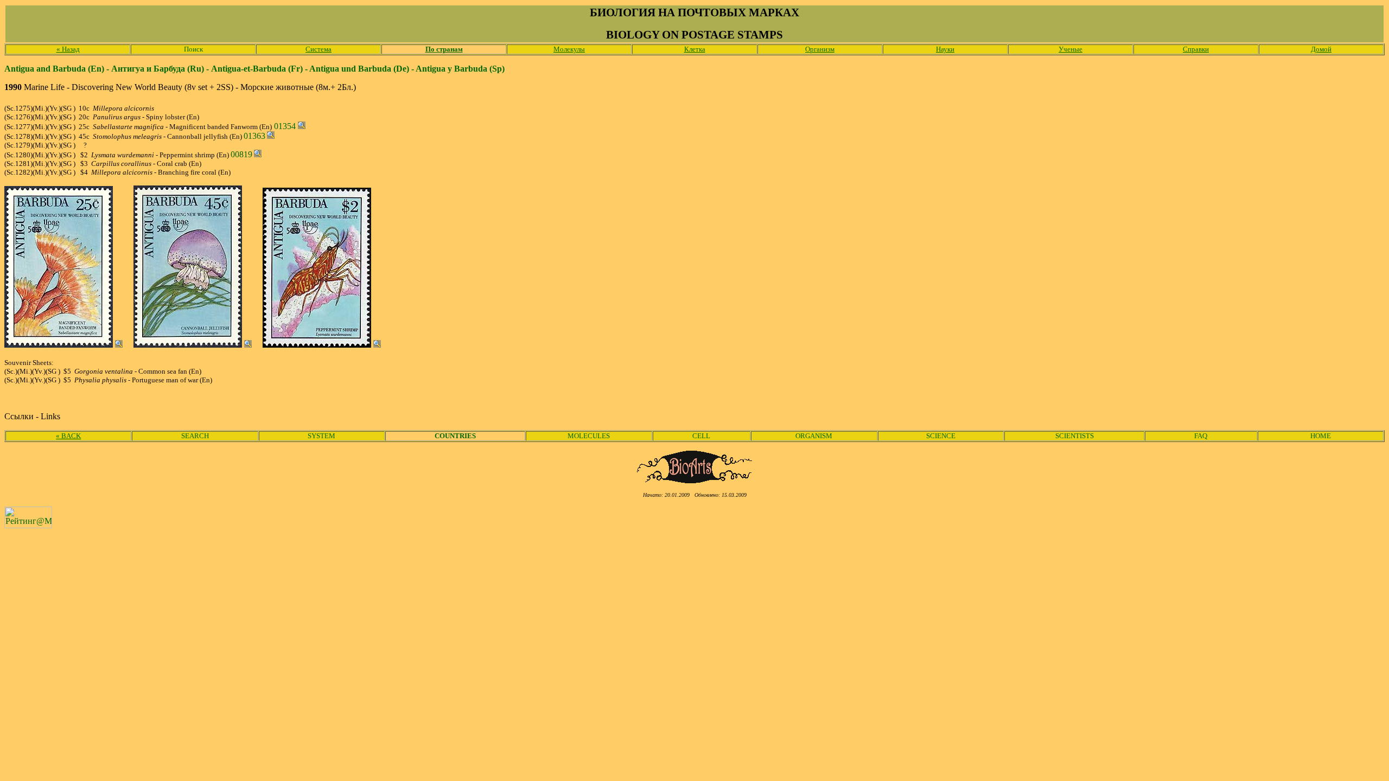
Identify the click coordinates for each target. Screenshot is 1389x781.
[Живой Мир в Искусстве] (695, 480)
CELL (701, 436)
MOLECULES (589, 436)
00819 (241, 154)
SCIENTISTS (1074, 436)
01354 (285, 126)
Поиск (193, 49)
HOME (1320, 436)
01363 (254, 135)
